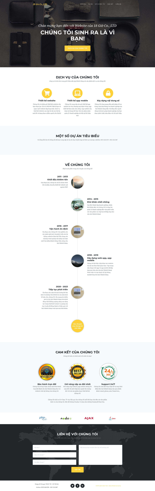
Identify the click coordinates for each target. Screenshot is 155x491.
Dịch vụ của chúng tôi (77, 48)
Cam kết (110, 4)
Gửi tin (77, 470)
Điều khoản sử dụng (115, 485)
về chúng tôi (100, 4)
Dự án (90, 4)
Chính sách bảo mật (102, 485)
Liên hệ (118, 4)
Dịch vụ (83, 4)
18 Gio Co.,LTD (40, 4)
